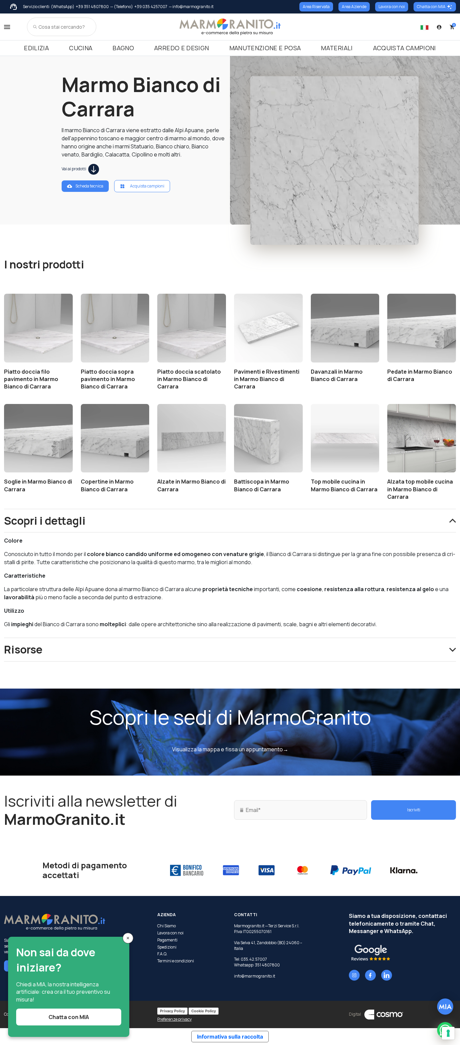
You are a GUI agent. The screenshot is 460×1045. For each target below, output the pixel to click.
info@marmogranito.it (254, 976)
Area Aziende (354, 6)
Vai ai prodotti (74, 169)
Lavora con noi (392, 6)
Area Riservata (316, 6)
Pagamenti (167, 940)
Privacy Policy (172, 1011)
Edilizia (36, 48)
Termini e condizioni (175, 961)
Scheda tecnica (89, 186)
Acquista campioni (404, 48)
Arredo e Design (181, 48)
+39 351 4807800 (92, 6)
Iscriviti (413, 810)
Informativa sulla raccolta (230, 1036)
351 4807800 (267, 965)
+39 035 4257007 (150, 6)
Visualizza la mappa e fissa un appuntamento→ (230, 749)
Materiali (337, 48)
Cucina (80, 48)
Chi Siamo (166, 926)
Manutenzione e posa (265, 48)
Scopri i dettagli (45, 520)
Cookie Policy (203, 1011)
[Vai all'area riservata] (439, 27)
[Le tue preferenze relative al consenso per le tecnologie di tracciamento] (448, 1033)
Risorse (23, 649)
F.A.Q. (162, 954)
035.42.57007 (254, 959)
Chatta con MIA (431, 6)
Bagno (123, 48)
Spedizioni (166, 947)
